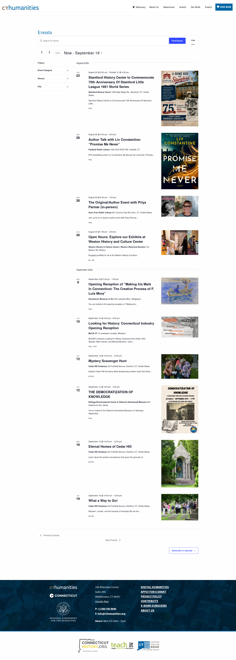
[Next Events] (49, 52)
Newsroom (169, 7)
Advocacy (140, 7)
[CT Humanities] (20, 7)
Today (57, 53)
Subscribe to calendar (182, 550)
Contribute (149, 601)
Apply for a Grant (153, 592)
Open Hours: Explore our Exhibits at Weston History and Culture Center (116, 239)
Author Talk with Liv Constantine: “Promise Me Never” (114, 141)
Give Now (225, 6)
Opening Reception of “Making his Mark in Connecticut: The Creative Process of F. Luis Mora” (121, 289)
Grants (182, 7)
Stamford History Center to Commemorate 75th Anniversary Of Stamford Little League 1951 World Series (121, 82)
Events (208, 7)
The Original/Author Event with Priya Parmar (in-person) (117, 204)
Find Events (177, 40)
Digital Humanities (155, 587)
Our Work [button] (195, 7)
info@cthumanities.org (112, 613)
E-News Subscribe (154, 605)
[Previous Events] (41, 52)
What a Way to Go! (103, 500)
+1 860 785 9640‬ (107, 608)
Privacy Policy (151, 596)
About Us (154, 7)
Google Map (102, 601)
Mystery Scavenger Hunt (107, 360)
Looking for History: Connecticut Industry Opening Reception (121, 325)
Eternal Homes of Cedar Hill (110, 446)
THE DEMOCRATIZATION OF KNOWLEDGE (110, 394)
